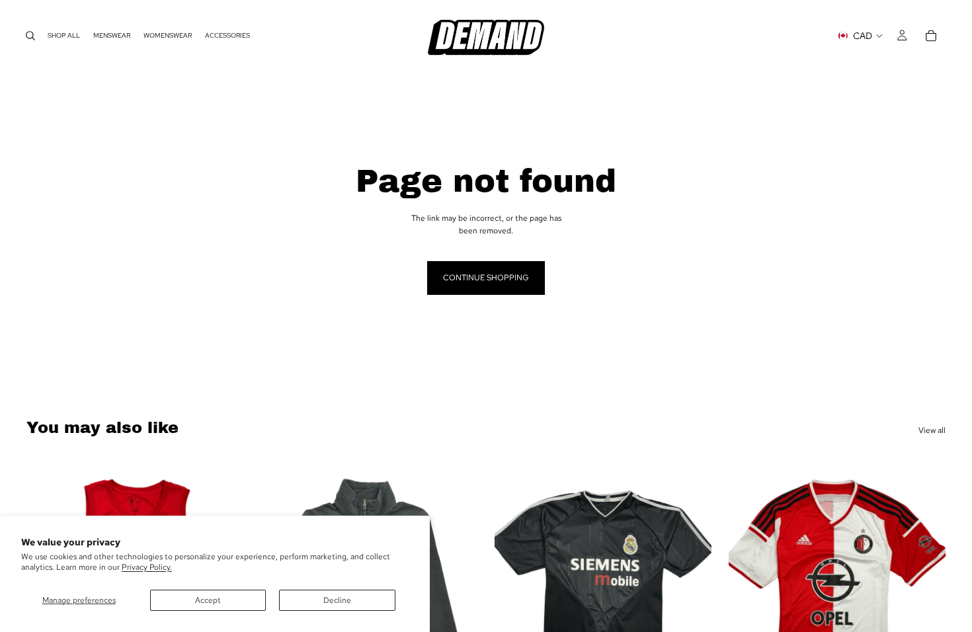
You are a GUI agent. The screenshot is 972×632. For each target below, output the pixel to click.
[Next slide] (457, 591)
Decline (337, 600)
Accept (208, 600)
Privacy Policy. (147, 567)
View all (932, 430)
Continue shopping (486, 277)
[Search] (30, 35)
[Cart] (931, 35)
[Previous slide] (514, 591)
